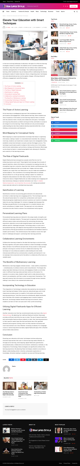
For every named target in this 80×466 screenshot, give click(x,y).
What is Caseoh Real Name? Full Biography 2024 (69, 440)
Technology (43, 11)
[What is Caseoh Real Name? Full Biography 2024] (58, 440)
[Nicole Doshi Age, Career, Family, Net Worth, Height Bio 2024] (54, 26)
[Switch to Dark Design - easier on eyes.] (77, 11)
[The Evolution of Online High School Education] (41, 386)
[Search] (74, 11)
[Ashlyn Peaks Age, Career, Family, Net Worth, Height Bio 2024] (54, 49)
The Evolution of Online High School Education (40, 392)
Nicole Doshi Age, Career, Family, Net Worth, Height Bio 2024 (68, 25)
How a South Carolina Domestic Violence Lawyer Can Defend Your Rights (68, 101)
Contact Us (17, 1)
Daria (9, 27)
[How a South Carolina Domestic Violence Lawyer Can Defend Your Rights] (54, 101)
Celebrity (13, 11)
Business (50, 11)
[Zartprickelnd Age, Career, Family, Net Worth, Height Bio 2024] (54, 33)
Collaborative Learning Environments (14, 96)
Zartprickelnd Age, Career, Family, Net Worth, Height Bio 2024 (68, 32)
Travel (57, 11)
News (37, 11)
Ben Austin (54, 82)
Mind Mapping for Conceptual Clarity (14, 88)
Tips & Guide (54, 75)
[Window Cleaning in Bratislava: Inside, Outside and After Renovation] (6, 430)
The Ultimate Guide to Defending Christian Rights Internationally (8, 393)
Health (32, 11)
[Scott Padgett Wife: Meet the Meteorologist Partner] (54, 41)
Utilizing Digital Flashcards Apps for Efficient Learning (19, 102)
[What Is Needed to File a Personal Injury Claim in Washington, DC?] (54, 110)
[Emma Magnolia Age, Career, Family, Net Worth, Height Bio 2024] (58, 449)
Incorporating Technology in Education (15, 100)
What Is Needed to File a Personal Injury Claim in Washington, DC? (68, 109)
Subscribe (73, 6)
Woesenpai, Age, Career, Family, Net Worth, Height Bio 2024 (70, 430)
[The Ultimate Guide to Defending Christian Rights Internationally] (9, 386)
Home (4, 1)
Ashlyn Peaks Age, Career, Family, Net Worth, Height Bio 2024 (68, 48)
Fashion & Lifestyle (24, 11)
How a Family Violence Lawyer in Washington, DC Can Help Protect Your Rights (68, 92)
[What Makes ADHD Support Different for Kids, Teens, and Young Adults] (64, 68)
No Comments (37, 27)
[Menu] (3, 11)
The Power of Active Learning (12, 86)
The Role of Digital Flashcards (12, 90)
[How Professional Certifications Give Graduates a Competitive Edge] (25, 386)
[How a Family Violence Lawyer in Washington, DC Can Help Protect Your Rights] (54, 92)
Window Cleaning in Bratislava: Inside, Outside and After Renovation (18, 430)
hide (22, 83)
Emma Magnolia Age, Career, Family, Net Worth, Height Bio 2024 (70, 449)
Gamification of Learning (11, 92)
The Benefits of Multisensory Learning (15, 98)
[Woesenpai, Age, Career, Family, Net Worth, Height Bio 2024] (58, 430)
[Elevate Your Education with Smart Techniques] (25, 45)
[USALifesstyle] (13, 6)
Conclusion (7, 104)
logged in (13, 409)
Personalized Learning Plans (12, 94)
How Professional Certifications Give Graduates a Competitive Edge (24, 394)
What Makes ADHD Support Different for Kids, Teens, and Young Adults (63, 79)
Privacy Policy (10, 1)
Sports (63, 11)
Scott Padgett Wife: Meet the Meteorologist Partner (67, 40)
